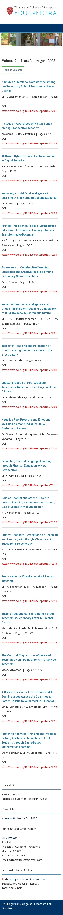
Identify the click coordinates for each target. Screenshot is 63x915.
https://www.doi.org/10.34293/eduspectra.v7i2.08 (29, 370)
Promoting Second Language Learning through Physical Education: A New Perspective (26, 466)
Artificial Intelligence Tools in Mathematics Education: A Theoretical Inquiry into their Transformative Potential (29, 230)
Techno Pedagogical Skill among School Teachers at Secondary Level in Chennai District (28, 618)
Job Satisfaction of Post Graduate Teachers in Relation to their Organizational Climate (29, 387)
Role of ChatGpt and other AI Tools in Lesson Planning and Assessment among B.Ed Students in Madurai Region (28, 502)
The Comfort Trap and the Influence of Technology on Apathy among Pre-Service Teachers (29, 660)
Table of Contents (12, 69)
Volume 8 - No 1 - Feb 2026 (20, 818)
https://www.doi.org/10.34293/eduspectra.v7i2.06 (29, 291)
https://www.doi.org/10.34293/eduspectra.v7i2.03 (29, 180)
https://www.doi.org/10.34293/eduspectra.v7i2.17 (29, 721)
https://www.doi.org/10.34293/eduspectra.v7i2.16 (29, 679)
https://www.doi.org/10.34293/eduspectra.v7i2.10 (29, 448)
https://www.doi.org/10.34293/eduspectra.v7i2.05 (29, 254)
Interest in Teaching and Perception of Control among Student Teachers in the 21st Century (27, 350)
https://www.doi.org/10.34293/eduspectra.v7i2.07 (29, 333)
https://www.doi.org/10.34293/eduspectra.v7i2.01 (29, 111)
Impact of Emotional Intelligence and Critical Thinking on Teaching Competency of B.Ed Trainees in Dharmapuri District (29, 309)
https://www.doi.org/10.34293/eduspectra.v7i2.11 (29, 485)
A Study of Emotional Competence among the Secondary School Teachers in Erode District (28, 86)
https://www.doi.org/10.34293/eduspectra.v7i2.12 (29, 522)
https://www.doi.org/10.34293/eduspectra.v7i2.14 (29, 601)
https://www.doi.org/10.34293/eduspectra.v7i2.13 (29, 563)
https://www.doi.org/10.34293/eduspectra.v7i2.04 (29, 213)
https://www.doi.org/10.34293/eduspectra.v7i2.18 (29, 767)
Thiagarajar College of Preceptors (25, 879)
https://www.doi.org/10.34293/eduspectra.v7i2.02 (29, 143)
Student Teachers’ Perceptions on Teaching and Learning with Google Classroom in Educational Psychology (30, 539)
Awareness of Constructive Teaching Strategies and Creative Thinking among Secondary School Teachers (27, 272)
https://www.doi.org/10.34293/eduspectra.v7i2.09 (29, 406)
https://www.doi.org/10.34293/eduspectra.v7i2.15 (29, 642)
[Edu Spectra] (31, 44)
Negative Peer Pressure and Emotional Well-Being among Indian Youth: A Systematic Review (26, 424)
